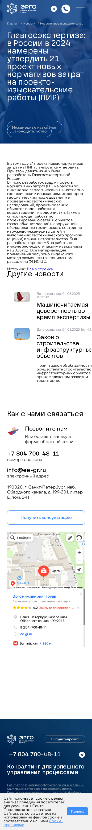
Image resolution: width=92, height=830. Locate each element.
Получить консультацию (46, 517)
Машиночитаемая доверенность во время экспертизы (63, 311)
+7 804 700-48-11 (33, 454)
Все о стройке (40, 269)
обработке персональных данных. (60, 785)
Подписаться (45, 702)
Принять (77, 811)
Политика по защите (21, 785)
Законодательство (29, 131)
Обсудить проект (65, 739)
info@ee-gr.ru (26, 470)
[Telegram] (54, 9)
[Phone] (66, 9)
